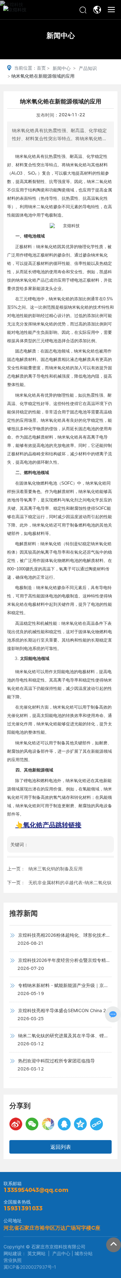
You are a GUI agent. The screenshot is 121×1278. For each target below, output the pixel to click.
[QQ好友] (64, 1124)
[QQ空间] (80, 1124)
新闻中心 (60, 35)
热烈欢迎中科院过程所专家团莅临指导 (56, 1060)
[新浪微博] (15, 1124)
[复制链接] (96, 1124)
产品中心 (61, 1253)
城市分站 (84, 1253)
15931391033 (23, 1208)
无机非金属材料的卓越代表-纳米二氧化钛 (70, 882)
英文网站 (35, 1253)
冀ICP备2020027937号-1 (30, 1267)
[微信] (31, 1124)
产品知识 (88, 68)
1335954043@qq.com (36, 1190)
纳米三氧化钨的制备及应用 (55, 868)
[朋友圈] (48, 1124)
